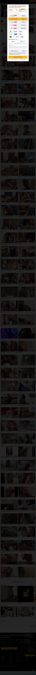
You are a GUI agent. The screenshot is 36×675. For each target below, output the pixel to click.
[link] (27, 6)
